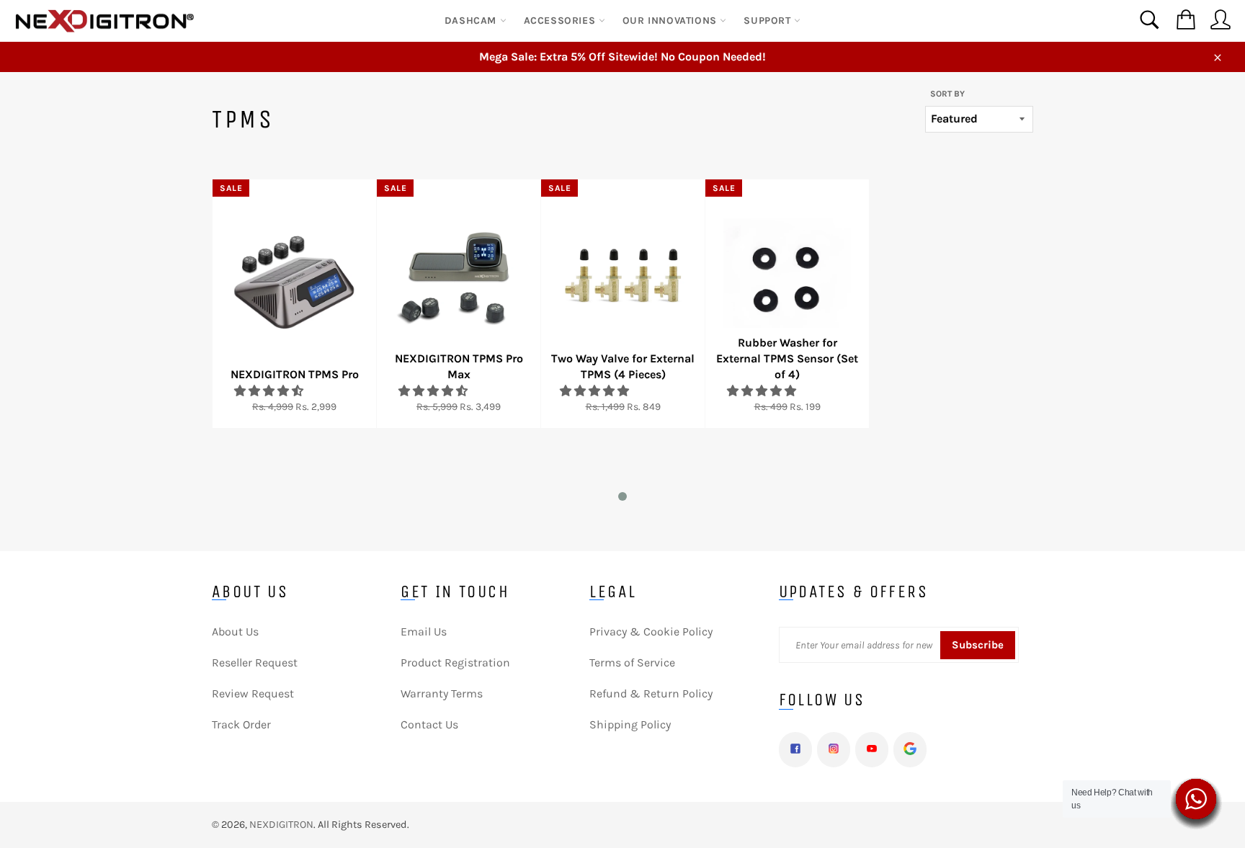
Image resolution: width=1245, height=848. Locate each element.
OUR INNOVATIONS (671, 20)
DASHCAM (472, 20)
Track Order (241, 724)
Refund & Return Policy (651, 693)
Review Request (253, 693)
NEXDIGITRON (281, 824)
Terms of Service (632, 662)
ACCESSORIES (561, 20)
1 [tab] (625, 499)
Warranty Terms (442, 693)
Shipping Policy (630, 724)
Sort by (947, 94)
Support (769, 20)
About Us (235, 631)
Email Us (424, 631)
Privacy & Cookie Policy (651, 631)
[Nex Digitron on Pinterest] (910, 749)
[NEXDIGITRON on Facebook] (795, 749)
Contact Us (429, 724)
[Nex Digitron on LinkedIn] (871, 749)
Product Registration (455, 662)
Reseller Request (255, 662)
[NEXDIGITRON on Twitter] (833, 749)
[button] (270, 391)
